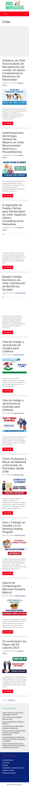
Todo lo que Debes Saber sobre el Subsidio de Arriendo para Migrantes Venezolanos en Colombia (13, 745)
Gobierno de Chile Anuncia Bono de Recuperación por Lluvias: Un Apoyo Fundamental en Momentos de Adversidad (13, 70)
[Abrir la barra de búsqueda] (25, 14)
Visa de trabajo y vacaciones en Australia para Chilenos (13, 405)
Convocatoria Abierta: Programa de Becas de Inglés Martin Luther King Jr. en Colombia (14, 739)
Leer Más (7, 123)
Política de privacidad (9, 773)
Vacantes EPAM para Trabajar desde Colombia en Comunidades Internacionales (13, 732)
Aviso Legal (5, 762)
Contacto (5, 765)
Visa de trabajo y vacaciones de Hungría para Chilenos (13, 346)
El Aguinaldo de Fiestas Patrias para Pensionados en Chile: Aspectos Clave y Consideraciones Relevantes (14, 214)
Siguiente (11, 700)
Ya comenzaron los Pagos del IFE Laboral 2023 (14, 644)
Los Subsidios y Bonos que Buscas (13, 767)
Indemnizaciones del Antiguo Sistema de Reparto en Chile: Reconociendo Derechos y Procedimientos (13, 142)
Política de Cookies (8, 770)
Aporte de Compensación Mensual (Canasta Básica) (13, 587)
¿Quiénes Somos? (7, 760)
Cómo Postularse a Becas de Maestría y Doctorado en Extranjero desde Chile (14, 465)
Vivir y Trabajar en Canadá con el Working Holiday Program (13, 527)
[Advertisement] (14, 42)
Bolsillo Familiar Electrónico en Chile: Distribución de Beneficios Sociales (13, 283)
